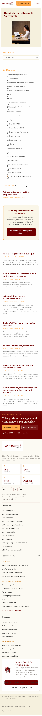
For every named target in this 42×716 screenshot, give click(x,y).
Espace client (6, 711)
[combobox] (19, 57)
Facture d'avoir (7, 592)
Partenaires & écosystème (11, 626)
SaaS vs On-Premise (9, 633)
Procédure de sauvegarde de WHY (19, 345)
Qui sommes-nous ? (9, 622)
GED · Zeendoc (7, 546)
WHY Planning (7, 539)
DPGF (4, 599)
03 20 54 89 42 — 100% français (16, 433)
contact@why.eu (9, 499)
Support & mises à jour (10, 656)
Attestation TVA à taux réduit (12, 588)
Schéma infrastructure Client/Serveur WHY (14, 297)
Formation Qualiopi (9, 652)
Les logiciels (7, 505)
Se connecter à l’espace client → (21, 232)
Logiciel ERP (9, 186)
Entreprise (6, 617)
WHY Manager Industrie (10, 514)
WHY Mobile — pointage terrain (13, 525)
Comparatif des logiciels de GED (13, 576)
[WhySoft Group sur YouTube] (21, 489)
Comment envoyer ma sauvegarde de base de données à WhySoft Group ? (20, 390)
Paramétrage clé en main (11, 649)
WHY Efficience (7, 518)
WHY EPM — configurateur (11, 529)
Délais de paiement (9, 603)
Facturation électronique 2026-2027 (15, 565)
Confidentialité (20, 706)
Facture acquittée (8, 585)
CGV (28, 706)
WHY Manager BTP (8, 511)
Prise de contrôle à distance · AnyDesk (21, 682)
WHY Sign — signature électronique (14, 543)
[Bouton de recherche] (37, 57)
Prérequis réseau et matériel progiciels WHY (16, 193)
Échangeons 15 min (30, 427)
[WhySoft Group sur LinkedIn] (4, 489)
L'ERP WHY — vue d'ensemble (12, 550)
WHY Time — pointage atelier (12, 521)
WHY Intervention (8, 536)
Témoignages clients (9, 629)
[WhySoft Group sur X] (15, 489)
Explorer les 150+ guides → (12, 610)
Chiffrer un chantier (9, 569)
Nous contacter (7, 637)
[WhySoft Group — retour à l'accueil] (7, 3)
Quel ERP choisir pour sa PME (12, 573)
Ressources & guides (10, 556)
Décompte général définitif (12, 596)
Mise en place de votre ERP (11, 645)
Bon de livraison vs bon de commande (15, 606)
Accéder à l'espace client (21, 687)
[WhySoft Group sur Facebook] (10, 489)
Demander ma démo (11, 427)
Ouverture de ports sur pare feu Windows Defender (18, 366)
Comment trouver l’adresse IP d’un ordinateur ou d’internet (19, 275)
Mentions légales (7, 706)
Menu (38, 3)
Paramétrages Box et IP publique (18, 254)
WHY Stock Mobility (8, 532)
